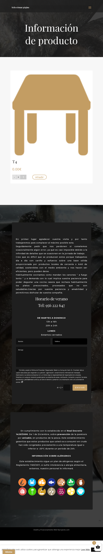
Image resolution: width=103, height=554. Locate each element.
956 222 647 (55, 305)
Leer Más (85, 549)
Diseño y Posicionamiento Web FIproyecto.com (51, 530)
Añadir (39, 177)
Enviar (80, 387)
